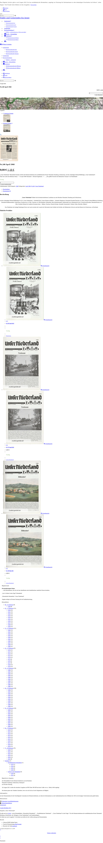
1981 (9, 672)
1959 (9, 626)
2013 (9, 735)
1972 (9, 653)
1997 (9, 702)
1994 (9, 697)
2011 (7, 445)
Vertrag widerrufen (51, 833)
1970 (9, 650)
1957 (9, 623)
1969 (9, 646)
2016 (9, 741)
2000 (9, 710)
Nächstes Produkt (7, 123)
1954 (9, 617)
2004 (9, 717)
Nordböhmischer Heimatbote (15, 762)
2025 (9, 759)
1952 (9, 613)
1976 (9, 661)
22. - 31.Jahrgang (9, 648)
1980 (9, 670)
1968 (17, 186)
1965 (9, 639)
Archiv (9, 813)
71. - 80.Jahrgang (9, 748)
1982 (9, 673)
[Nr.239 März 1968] (7, 131)
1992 (9, 693)
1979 (9, 666)
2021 (9, 751)
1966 (9, 641)
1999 (9, 706)
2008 (9, 724)
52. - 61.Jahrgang (9, 708)
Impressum (3, 805)
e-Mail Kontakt (17, 824)
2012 (9, 733)
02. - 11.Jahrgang (9, 608)
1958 (9, 624)
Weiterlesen (8, 335)
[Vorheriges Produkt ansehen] (3, 113)
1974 (9, 657)
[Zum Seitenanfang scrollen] (0, 830)
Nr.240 (33, 186)
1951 (9, 612)
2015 (7, 321)
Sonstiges (7, 760)
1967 (9, 642)
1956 (9, 621)
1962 (9, 633)
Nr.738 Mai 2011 (9, 570)
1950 (9, 610)
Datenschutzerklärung (7, 803)
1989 (9, 686)
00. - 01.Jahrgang (9, 604)
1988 (9, 684)
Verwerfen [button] (33, 4)
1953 (9, 615)
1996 (9, 701)
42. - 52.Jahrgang (9, 688)
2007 (9, 722)
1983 (9, 675)
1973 (9, 655)
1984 (9, 677)
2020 (9, 750)
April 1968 (28, 186)
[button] (1, 134)
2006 (9, 721)
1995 (9, 699)
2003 (9, 715)
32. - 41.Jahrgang (9, 668)
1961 (9, 632)
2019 (9, 746)
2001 (9, 711)
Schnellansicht (45, 265)
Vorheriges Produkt (8, 113)
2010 (9, 730)
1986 (9, 681)
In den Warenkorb (98, 95)
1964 (9, 637)
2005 (9, 719)
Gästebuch (14, 826)
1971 (9, 652)
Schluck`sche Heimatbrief (14, 771)
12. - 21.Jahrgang (9, 628)
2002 (9, 713)
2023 (9, 755)
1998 (9, 704)
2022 (9, 753)
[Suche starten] (15, 80)
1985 (9, 679)
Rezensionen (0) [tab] (7, 191)
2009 (9, 726)
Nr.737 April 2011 (10, 447)
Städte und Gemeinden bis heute (14, 18)
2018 (9, 744)
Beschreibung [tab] (6, 189)
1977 (9, 662)
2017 (9, 742)
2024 (9, 757)
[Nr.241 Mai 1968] (7, 121)
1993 (9, 695)
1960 (9, 630)
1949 (9, 606)
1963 (9, 635)
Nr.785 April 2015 (10, 323)
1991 (9, 692)
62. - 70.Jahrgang (9, 728)
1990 (9, 690)
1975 (9, 659)
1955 (9, 619)
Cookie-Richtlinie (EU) (5, 808)
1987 (9, 682)
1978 (9, 664)
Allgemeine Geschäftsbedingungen (10, 801)
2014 (9, 737)
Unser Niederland (39, 186)
